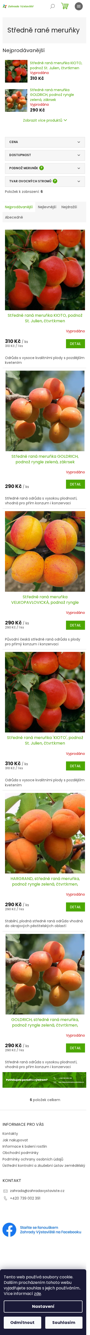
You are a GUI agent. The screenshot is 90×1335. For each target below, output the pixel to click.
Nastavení (43, 1306)
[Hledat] (53, 6)
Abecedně (14, 217)
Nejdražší (69, 206)
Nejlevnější (47, 206)
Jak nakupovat (15, 1140)
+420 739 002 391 (25, 1198)
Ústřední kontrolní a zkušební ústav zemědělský (43, 1165)
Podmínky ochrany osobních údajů (32, 1159)
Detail (75, 343)
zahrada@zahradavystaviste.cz (37, 1190)
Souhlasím (63, 1322)
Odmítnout (22, 1322)
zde (37, 1293)
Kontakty (10, 1133)
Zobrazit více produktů (42, 120)
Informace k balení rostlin (24, 1146)
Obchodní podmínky (20, 1152)
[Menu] (79, 6)
